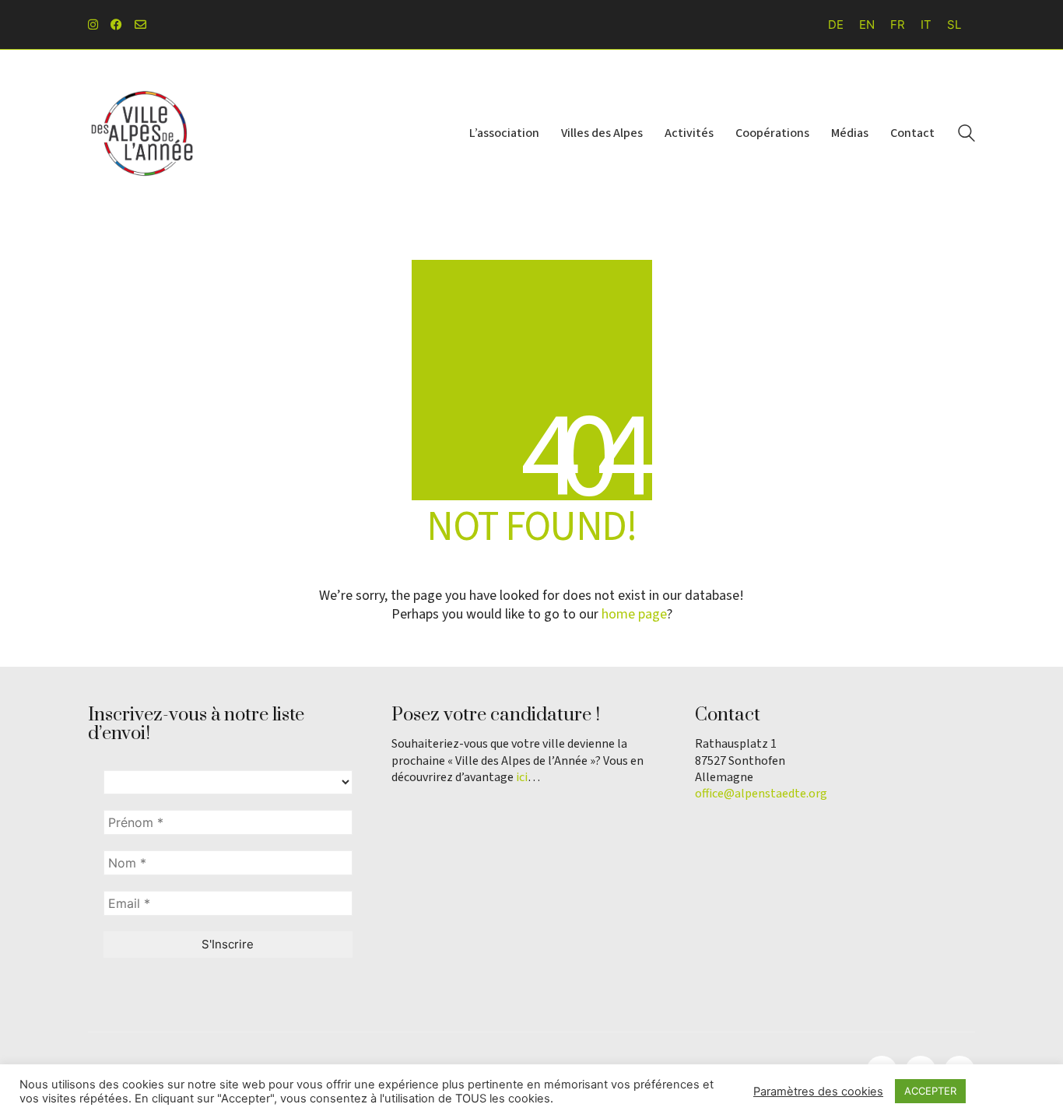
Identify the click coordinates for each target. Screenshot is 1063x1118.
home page (634, 614)
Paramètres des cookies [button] (818, 1092)
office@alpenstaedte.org (761, 794)
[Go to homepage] (142, 133)
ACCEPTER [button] (930, 1091)
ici (522, 777)
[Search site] (966, 134)
